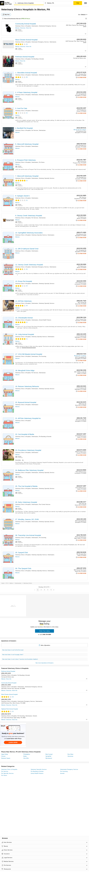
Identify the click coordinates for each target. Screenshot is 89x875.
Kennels (35, 716)
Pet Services (34, 130)
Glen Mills (26, 758)
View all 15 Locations (80, 129)
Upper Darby (4, 754)
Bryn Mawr (70, 754)
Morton (11, 583)
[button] (85, 3)
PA (7, 583)
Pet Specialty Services (7, 773)
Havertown (70, 756)
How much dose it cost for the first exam (12, 650)
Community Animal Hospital (25, 24)
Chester (3, 756)
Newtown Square (5, 758)
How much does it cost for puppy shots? (12, 654)
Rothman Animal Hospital (24, 57)
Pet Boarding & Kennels (37, 59)
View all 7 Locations (81, 355)
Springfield (48, 756)
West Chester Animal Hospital (26, 40)
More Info (28, 28)
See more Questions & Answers (44, 663)
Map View (7, 14)
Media (25, 756)
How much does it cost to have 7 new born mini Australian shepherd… (20, 659)
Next (54, 590)
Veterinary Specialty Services (46, 75)
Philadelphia (26, 754)
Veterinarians (34, 26)
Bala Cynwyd (49, 754)
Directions (22, 28)
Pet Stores (41, 162)
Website (17, 28)
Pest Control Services (44, 504)
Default (83, 14)
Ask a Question (45, 645)
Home (2, 583)
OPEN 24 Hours (25, 18)
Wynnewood (49, 758)
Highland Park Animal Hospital (9, 709)
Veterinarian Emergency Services (47, 26)
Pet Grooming (42, 356)
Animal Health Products (45, 320)
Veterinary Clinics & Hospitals (23, 26)
